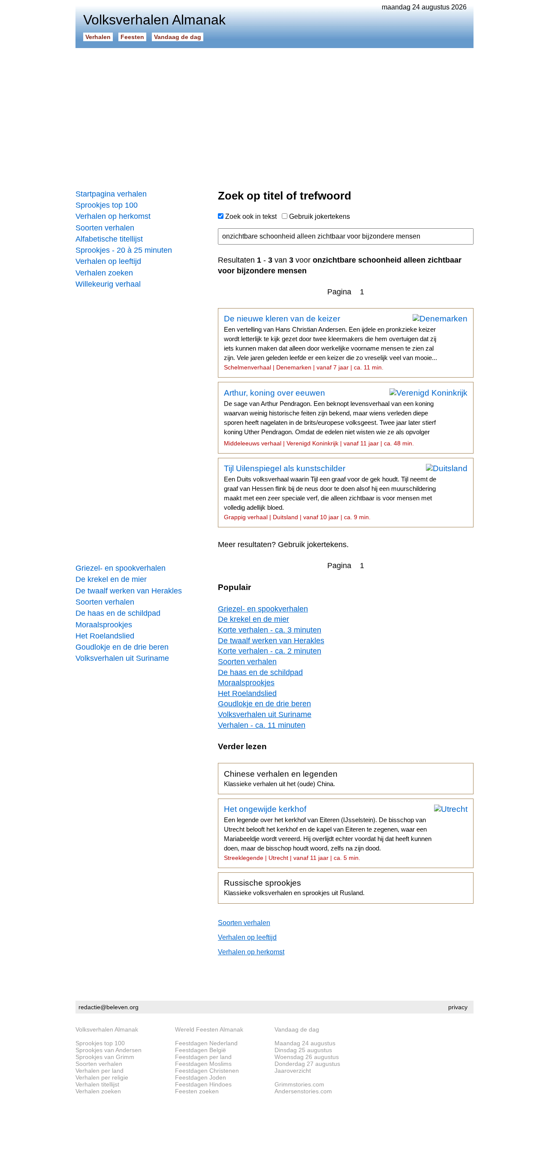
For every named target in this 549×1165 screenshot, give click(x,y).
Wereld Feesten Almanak (209, 1029)
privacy (458, 1007)
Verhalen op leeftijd (108, 261)
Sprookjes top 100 (106, 205)
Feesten (132, 36)
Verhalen (98, 36)
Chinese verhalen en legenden (281, 778)
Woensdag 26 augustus (306, 1056)
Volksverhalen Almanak (106, 1029)
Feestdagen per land (203, 1056)
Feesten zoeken (197, 1091)
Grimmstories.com (299, 1084)
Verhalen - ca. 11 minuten (261, 725)
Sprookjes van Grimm (104, 1056)
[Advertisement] (274, 116)
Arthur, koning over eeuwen (330, 417)
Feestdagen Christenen (207, 1070)
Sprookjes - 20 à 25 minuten (123, 250)
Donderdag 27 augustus (307, 1063)
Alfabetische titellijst (109, 239)
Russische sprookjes (294, 887)
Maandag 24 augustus (304, 1043)
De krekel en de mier (111, 579)
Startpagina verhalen (111, 194)
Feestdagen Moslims (203, 1063)
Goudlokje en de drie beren (122, 647)
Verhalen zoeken (104, 273)
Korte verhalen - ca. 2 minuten (269, 651)
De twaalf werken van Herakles (128, 591)
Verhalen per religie (101, 1077)
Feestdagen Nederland (206, 1043)
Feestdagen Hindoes (203, 1084)
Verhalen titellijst (97, 1084)
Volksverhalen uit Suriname (122, 658)
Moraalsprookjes (103, 624)
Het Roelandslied (104, 636)
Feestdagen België (200, 1050)
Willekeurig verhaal (108, 284)
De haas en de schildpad (117, 613)
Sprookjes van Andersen (108, 1050)
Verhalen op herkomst (113, 216)
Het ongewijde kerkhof (327, 833)
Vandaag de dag (177, 36)
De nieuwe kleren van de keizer (330, 342)
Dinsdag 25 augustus (303, 1050)
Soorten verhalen (104, 228)
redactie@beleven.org (108, 1007)
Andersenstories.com (303, 1091)
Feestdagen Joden (200, 1077)
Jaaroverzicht (292, 1070)
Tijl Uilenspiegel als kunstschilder (330, 492)
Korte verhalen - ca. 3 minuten (269, 630)
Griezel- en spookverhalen (120, 568)
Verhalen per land (99, 1070)
